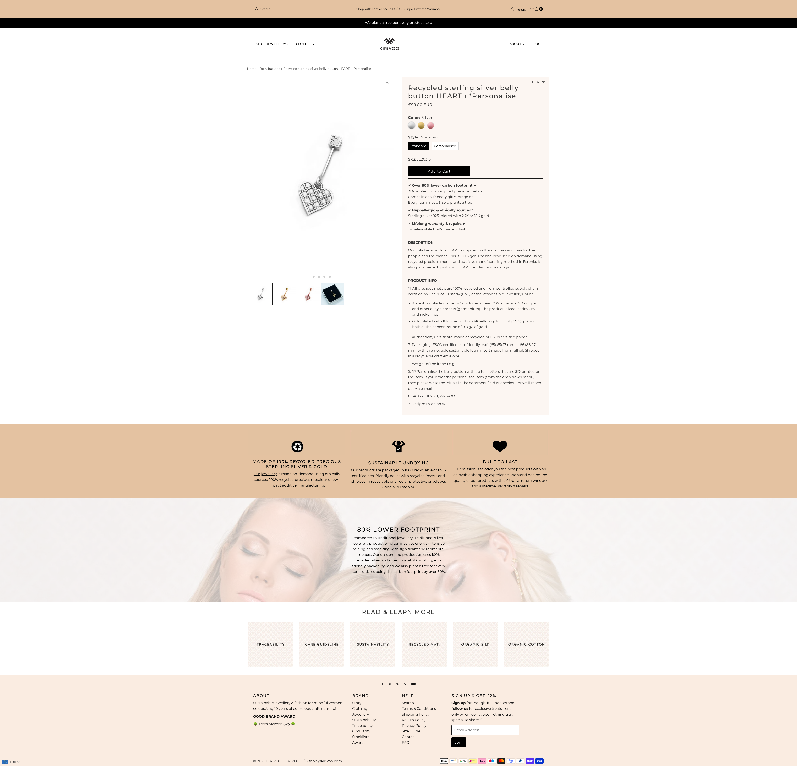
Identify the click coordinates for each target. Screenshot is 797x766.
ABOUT (516, 44)
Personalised (445, 146)
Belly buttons (270, 69)
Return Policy (413, 720)
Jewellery (360, 714)
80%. (441, 572)
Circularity (361, 731)
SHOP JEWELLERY (271, 44)
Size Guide (411, 731)
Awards (358, 742)
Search (408, 703)
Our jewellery (265, 474)
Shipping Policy (416, 714)
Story (356, 703)
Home (252, 69)
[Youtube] (413, 684)
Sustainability (364, 720)
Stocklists (360, 737)
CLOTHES (304, 44)
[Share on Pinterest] (543, 82)
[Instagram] (389, 684)
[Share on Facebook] (533, 82)
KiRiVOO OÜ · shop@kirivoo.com (313, 761)
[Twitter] (397, 684)
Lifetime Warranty (427, 9)
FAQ (405, 742)
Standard (418, 146)
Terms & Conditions (419, 709)
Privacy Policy (414, 725)
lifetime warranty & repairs (505, 486)
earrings (501, 267)
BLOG (536, 44)
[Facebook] (382, 684)
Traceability (362, 725)
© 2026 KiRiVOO (267, 761)
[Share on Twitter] (538, 82)
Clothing (360, 709)
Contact (409, 737)
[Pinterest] (405, 684)
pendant (478, 267)
